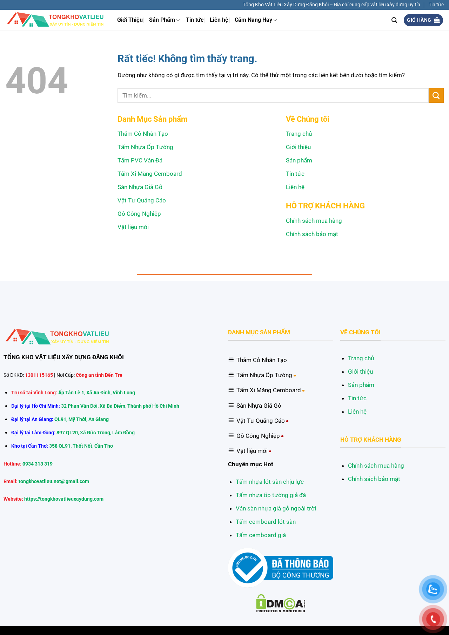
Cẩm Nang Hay (253, 20)
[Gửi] (436, 95)
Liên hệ (219, 20)
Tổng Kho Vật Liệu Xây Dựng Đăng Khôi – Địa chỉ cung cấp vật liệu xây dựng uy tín (331, 4)
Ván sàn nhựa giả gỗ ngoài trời (276, 508)
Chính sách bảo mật (312, 234)
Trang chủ (299, 133)
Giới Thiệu (130, 20)
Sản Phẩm (162, 20)
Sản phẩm (299, 160)
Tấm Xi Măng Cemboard (150, 173)
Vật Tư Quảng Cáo (142, 200)
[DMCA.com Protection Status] (281, 602)
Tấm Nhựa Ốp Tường (145, 147)
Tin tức (436, 4)
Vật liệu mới (133, 226)
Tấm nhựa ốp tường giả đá (271, 495)
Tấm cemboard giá (261, 535)
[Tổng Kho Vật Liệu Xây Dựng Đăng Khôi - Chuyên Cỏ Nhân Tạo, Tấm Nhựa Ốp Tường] (56, 20)
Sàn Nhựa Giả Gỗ (140, 186)
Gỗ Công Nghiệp (139, 213)
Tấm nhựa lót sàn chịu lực (270, 481)
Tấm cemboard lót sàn (266, 521)
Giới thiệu (298, 147)
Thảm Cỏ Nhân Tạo (143, 133)
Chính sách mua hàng (314, 220)
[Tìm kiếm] (394, 20)
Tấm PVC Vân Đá (140, 160)
